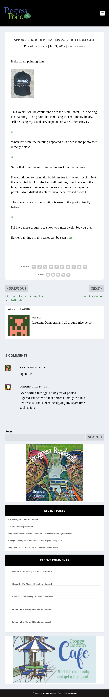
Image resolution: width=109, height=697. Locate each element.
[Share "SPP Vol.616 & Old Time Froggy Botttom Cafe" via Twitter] (39, 267)
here (70, 237)
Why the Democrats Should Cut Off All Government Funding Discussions (40, 534)
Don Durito (25, 386)
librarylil (16, 584)
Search (9, 431)
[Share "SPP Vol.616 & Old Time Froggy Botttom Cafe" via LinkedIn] (62, 267)
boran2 (42, 46)
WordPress (72, 693)
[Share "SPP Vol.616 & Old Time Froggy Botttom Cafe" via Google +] (45, 267)
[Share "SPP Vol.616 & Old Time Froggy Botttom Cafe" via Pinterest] (56, 267)
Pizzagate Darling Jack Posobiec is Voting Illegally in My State (35, 541)
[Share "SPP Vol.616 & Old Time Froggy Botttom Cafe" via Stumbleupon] (73, 267)
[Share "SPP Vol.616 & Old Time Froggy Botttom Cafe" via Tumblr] (51, 267)
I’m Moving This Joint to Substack (23, 520)
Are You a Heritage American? (21, 527)
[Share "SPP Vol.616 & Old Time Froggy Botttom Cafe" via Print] (85, 267)
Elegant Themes (49, 693)
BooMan (15, 571)
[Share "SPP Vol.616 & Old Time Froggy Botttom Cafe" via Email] (79, 267)
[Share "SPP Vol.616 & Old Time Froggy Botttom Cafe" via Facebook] (34, 267)
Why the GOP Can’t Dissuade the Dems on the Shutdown (33, 548)
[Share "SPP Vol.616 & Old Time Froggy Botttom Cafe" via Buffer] (68, 267)
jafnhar (15, 609)
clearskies (16, 597)
